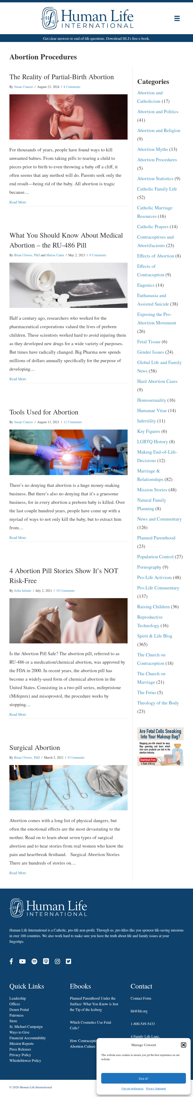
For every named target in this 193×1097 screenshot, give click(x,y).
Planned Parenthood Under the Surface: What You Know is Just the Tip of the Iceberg (94, 1004)
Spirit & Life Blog (154, 636)
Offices (14, 1003)
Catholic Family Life (157, 189)
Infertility (146, 421)
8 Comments (72, 86)
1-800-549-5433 (143, 1023)
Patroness (16, 1015)
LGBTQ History (152, 441)
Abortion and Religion (158, 130)
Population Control (155, 556)
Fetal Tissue (149, 341)
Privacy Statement (156, 1088)
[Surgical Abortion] (68, 787)
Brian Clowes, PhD (27, 255)
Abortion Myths (152, 149)
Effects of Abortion (155, 256)
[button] (183, 1045)
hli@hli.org (139, 1010)
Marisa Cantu (55, 255)
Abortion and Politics (157, 111)
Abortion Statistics (155, 178)
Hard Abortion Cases (157, 381)
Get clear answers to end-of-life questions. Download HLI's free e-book (96, 38)
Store (13, 1020)
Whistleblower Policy (25, 1060)
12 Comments (73, 422)
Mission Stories (152, 489)
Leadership (17, 998)
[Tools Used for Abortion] (68, 451)
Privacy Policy (20, 1054)
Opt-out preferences (132, 1088)
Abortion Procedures (157, 159)
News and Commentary (159, 519)
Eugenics (146, 285)
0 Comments (97, 255)
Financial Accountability (27, 1037)
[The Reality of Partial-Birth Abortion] (68, 116)
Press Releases (20, 1049)
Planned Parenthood (156, 537)
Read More (17, 201)
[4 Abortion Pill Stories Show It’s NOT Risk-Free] (68, 620)
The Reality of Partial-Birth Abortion (61, 76)
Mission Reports (21, 1043)
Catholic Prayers (153, 226)
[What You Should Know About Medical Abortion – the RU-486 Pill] (68, 284)
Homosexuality (151, 400)
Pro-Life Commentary (158, 587)
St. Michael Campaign (26, 1026)
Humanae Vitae (152, 410)
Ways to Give (19, 1032)
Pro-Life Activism (154, 577)
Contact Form (141, 998)
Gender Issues (150, 352)
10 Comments (65, 590)
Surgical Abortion (34, 747)
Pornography (149, 567)
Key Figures (148, 431)
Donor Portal (19, 1009)
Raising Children (153, 606)
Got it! (143, 1078)
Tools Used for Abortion (43, 411)
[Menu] (177, 18)
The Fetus (146, 692)
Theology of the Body (158, 703)
